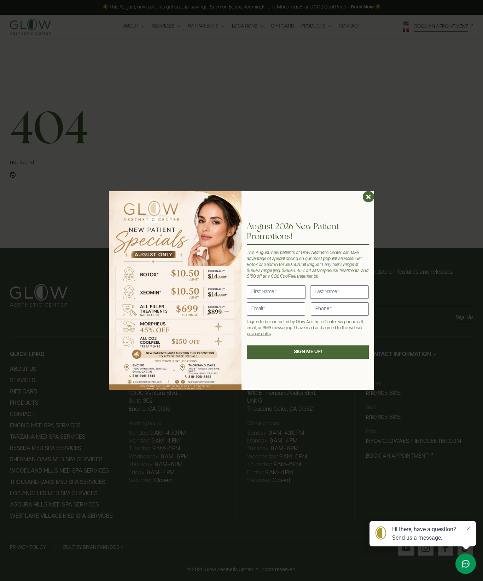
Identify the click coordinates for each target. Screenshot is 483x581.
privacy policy (259, 334)
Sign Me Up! (308, 352)
